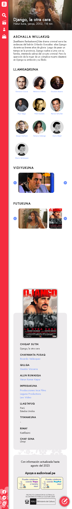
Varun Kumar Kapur (30, 379)
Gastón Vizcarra (29, 369)
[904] (32, 218)
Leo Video (25, 397)
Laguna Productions (30, 394)
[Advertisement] (40, 261)
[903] (56, 218)
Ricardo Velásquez (30, 359)
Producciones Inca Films (33, 390)
